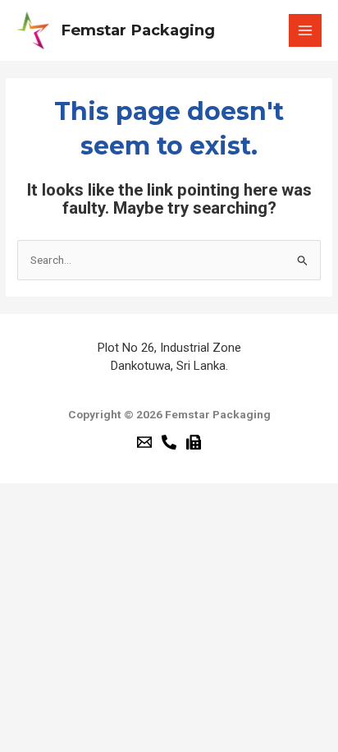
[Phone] (169, 442)
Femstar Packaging (138, 30)
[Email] (144, 442)
